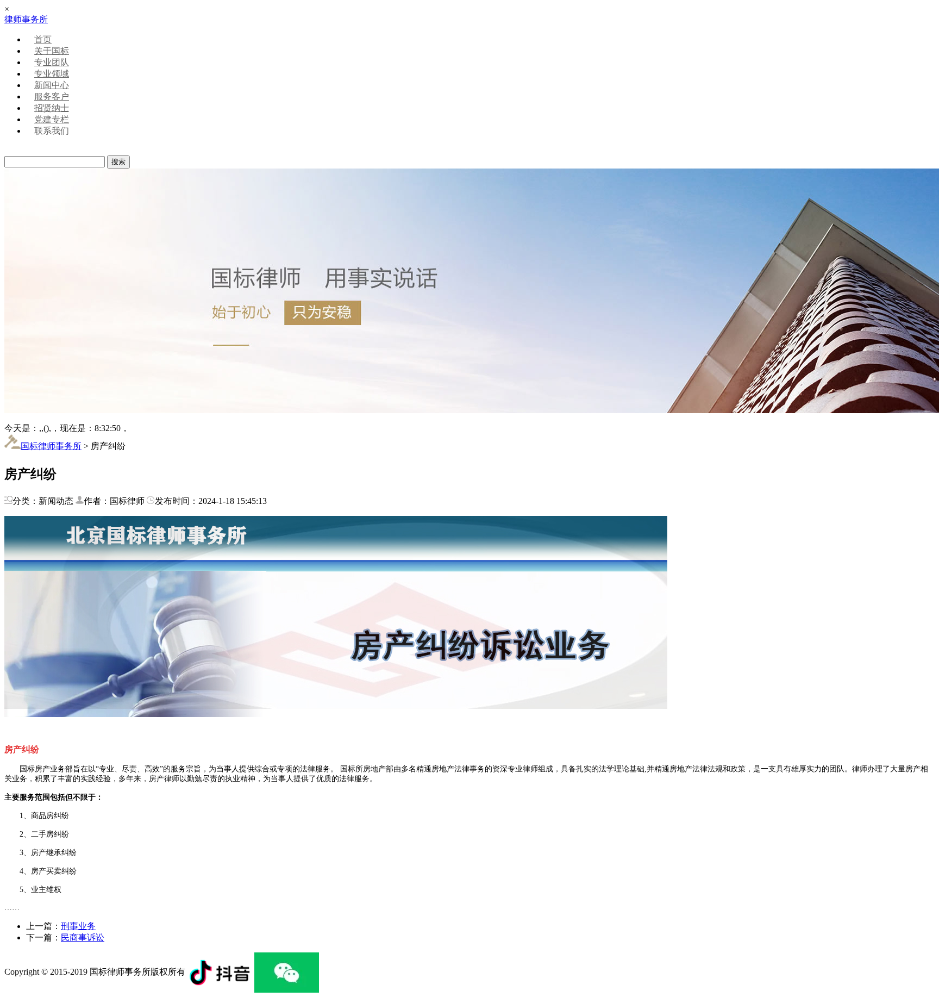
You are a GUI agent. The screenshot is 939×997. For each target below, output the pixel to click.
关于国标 (51, 50)
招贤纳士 (51, 108)
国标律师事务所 (51, 446)
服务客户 (51, 96)
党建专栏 (51, 119)
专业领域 (51, 73)
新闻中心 (51, 85)
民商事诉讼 (82, 937)
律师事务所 (26, 19)
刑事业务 (78, 926)
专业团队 (51, 62)
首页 (43, 39)
